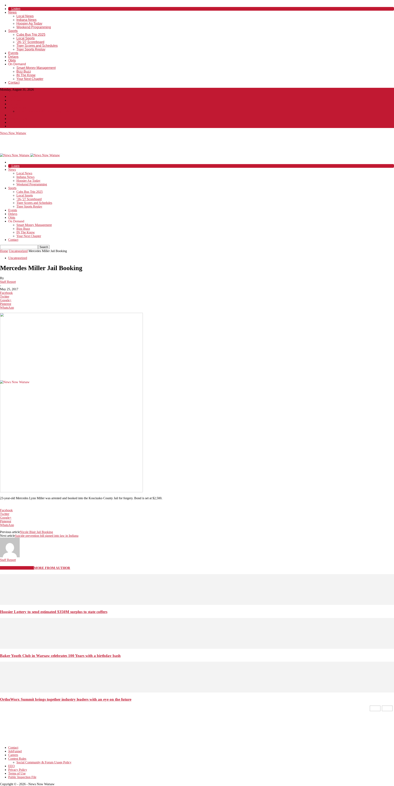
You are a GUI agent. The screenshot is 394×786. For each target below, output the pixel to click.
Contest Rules (17, 107)
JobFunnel (15, 100)
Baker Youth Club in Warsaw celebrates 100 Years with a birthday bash (60, 655)
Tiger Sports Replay (30, 49)
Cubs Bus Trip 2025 (30, 34)
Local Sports (25, 38)
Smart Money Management (36, 68)
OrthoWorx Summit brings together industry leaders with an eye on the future (65, 699)
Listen (15, 8)
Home (4, 251)
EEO (11, 115)
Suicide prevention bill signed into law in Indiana (46, 535)
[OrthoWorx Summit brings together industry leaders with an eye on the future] (197, 691)
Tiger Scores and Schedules (37, 45)
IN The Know (26, 75)
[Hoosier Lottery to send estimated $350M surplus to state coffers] (197, 603)
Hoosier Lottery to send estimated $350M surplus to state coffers (53, 612)
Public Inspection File (22, 126)
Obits (12, 60)
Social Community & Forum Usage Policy (43, 111)
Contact (13, 82)
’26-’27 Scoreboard (30, 42)
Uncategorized (18, 251)
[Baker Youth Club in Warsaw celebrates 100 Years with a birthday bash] (197, 647)
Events (13, 53)
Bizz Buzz (23, 71)
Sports (13, 31)
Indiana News (26, 20)
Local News (25, 16)
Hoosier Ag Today (29, 23)
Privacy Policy (17, 118)
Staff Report (8, 281)
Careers (13, 104)
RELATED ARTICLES (17, 568)
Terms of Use (17, 122)
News (12, 12)
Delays (13, 56)
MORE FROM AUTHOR (52, 568)
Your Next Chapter (29, 79)
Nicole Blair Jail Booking (36, 532)
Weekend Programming (33, 27)
